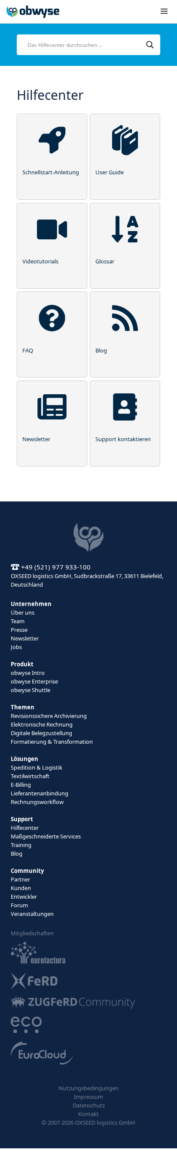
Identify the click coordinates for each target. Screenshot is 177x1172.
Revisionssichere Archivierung (49, 716)
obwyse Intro (28, 673)
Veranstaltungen (32, 914)
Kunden (21, 888)
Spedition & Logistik (36, 767)
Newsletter (36, 439)
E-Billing (21, 785)
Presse (19, 630)
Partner (20, 879)
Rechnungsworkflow (37, 802)
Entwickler (24, 896)
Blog (101, 350)
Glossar (104, 261)
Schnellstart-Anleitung (50, 172)
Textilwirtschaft (30, 776)
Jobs (16, 647)
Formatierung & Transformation (52, 741)
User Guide (109, 172)
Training (21, 845)
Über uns (22, 612)
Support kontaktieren (123, 439)
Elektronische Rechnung (42, 724)
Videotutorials (40, 261)
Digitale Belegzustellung (41, 733)
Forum (19, 905)
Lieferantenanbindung (39, 793)
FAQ (27, 350)
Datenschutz (89, 1105)
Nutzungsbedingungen (88, 1088)
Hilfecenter (25, 828)
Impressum (88, 1097)
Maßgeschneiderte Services (46, 836)
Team (17, 621)
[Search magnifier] (150, 45)
